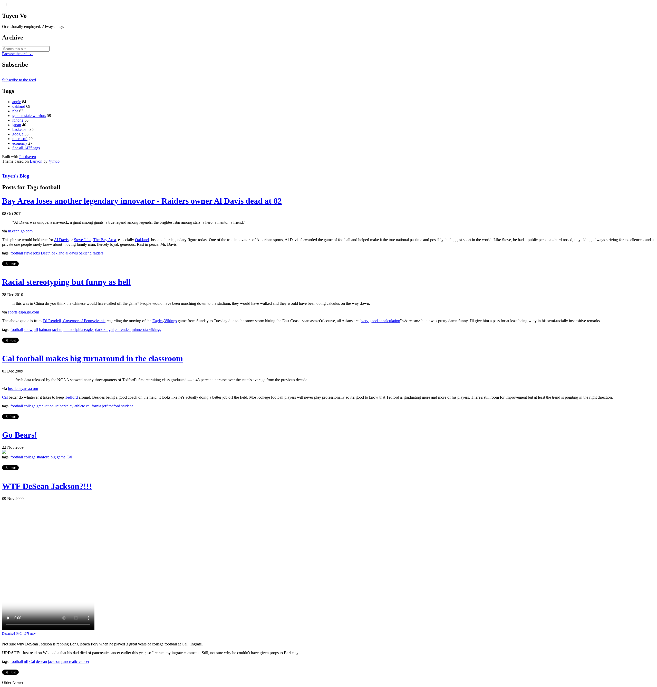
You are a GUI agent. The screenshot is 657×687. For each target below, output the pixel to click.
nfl (36, 329)
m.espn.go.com (20, 231)
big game (58, 457)
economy (19, 143)
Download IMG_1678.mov (19, 633)
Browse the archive (17, 54)
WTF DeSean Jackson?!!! (47, 486)
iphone (17, 120)
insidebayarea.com (23, 388)
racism (57, 329)
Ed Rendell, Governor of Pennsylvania (74, 321)
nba (15, 111)
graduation (45, 406)
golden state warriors (29, 115)
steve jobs (32, 253)
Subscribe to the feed (19, 80)
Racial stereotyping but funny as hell (66, 282)
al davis (71, 253)
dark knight (104, 329)
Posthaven (27, 156)
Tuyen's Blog (15, 176)
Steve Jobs (82, 240)
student (127, 406)
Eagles (157, 321)
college (29, 406)
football (17, 253)
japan (16, 125)
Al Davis (61, 240)
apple (16, 102)
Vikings (170, 321)
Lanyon (36, 161)
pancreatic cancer (75, 661)
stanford (43, 457)
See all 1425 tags (26, 148)
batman (45, 329)
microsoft (19, 138)
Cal (5, 397)
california (93, 406)
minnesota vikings (146, 329)
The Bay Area (104, 240)
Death (46, 253)
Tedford (71, 397)
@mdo (54, 161)
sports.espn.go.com (23, 312)
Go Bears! (19, 434)
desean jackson (48, 661)
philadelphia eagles (78, 329)
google (17, 134)
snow (28, 329)
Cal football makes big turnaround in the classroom (92, 358)
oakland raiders (91, 253)
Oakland (142, 240)
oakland (18, 106)
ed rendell (123, 329)
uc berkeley (64, 406)
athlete (79, 406)
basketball (20, 129)
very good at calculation (380, 321)
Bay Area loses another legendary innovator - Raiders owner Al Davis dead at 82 (142, 200)
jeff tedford (111, 406)
